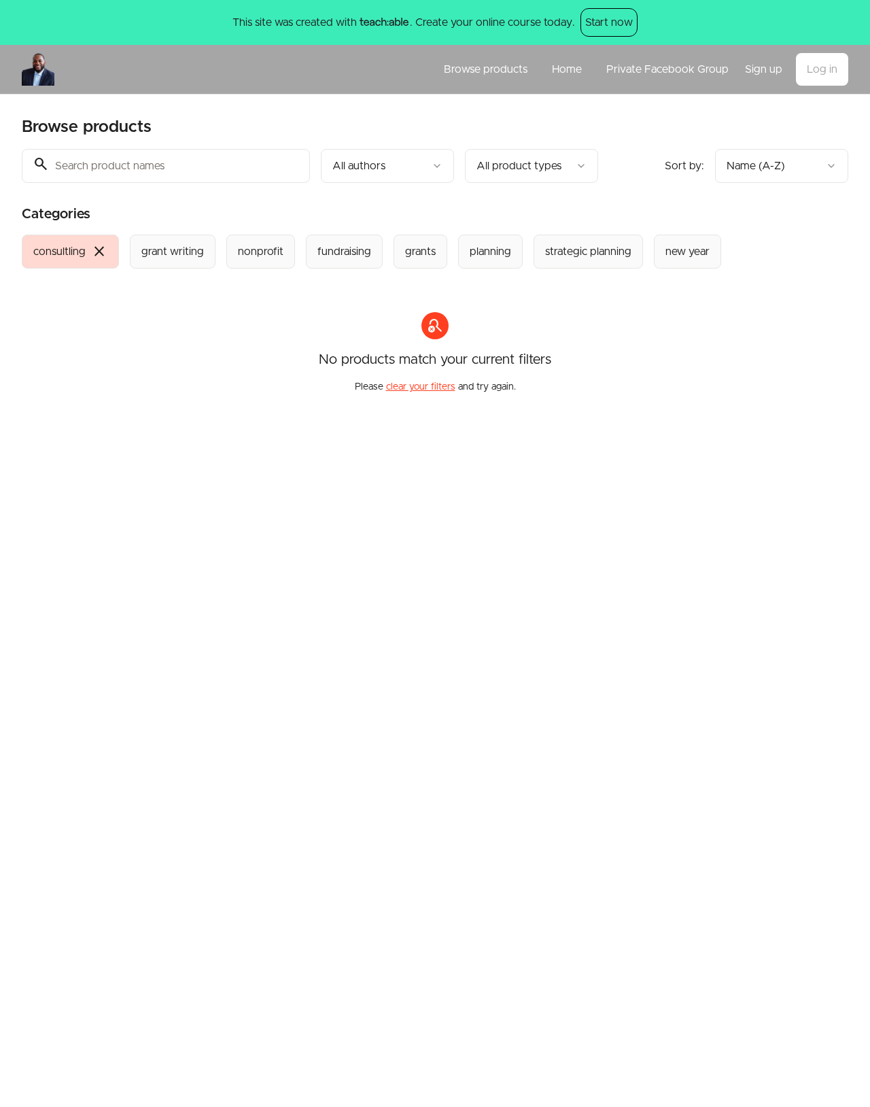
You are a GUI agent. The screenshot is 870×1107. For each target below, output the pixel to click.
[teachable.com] (384, 22)
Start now (609, 22)
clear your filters (420, 387)
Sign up (763, 69)
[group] (398, 252)
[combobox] (387, 166)
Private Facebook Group (667, 69)
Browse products (485, 69)
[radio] (70, 252)
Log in (822, 69)
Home (567, 69)
